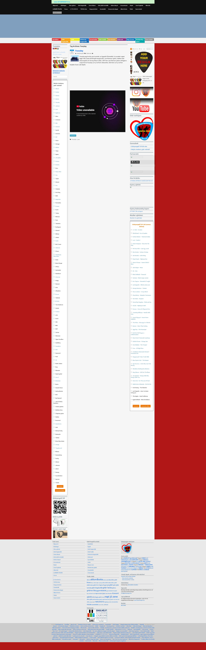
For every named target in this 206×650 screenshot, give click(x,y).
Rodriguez (58, 227)
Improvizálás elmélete (93, 628)
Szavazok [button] (60, 486)
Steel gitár (75, 639)
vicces (89, 604)
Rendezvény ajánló (139, 40)
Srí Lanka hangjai (63, 631)
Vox (56, 175)
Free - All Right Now (138, 348)
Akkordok (148, 5)
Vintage (57, 144)
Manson (57, 216)
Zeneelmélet (93, 39)
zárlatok (106, 604)
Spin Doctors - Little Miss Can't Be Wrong (141, 364)
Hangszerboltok (93, 9)
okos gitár (89, 599)
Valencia (57, 248)
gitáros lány (92, 590)
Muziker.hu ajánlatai (136, 218)
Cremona (57, 120)
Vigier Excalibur (59, 339)
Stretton (57, 133)
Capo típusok (89, 636)
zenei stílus (101, 604)
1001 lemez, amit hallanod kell (104, 632)
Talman (57, 438)
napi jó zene (111, 596)
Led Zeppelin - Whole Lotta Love (141, 285)
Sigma (57, 154)
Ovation (57, 311)
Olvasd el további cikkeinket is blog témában (83, 634)
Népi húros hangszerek (134, 639)
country (100, 582)
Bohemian (57, 381)
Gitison (57, 462)
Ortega (57, 444)
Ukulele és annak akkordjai (65, 636)
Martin (57, 99)
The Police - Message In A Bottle (141, 322)
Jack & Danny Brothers (58, 402)
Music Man (58, 171)
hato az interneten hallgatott (137, 567)
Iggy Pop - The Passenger (139, 329)
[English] (54, 48)
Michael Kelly (58, 431)
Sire (56, 185)
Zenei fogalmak (139, 5)
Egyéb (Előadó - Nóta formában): (141, 399)
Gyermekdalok (137, 629)
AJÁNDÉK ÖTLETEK (57, 9)
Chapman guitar (59, 413)
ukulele (110, 602)
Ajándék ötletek (125, 634)
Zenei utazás (149, 39)
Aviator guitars (59, 406)
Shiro (56, 116)
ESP (56, 137)
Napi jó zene (130, 39)
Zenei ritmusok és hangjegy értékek (70, 628)
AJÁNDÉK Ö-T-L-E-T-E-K (101, 634)
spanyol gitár (92, 602)
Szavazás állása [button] (60, 490)
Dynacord (57, 353)
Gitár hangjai (116, 624)
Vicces (66, 9)
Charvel (57, 230)
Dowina (57, 165)
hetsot (134, 559)
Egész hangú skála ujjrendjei (64, 629)
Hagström (58, 199)
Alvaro (57, 251)
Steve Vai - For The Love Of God (141, 381)
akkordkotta (97, 579)
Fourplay (79, 50)
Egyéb (89, 546)
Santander (58, 270)
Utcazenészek (123, 5)
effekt (103, 582)
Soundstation (58, 476)
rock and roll (116, 599)
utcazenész (115, 602)
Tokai (56, 151)
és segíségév (134, 566)
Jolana (57, 237)
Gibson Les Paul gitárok (105, 639)
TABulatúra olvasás (74, 626)
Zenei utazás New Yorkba (128, 579)
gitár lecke (107, 587)
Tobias (57, 213)
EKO (56, 394)
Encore (57, 294)
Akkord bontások (56, 628)
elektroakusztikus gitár (111, 582)
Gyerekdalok (111, 39)
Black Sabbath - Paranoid (139, 274)
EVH (56, 350)
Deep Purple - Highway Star (140, 259)
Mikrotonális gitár (56, 639)
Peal (56, 356)
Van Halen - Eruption (138, 298)
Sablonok (130, 629)
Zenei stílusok (92, 5)
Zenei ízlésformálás (145, 631)
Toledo (57, 482)
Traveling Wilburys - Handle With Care (140, 313)
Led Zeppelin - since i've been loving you (139, 392)
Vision (57, 140)
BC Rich (57, 301)
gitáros (114, 588)
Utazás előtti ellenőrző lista (75, 631)
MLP (56, 329)
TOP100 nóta (83, 9)
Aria (56, 287)
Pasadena (58, 346)
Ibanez (57, 95)
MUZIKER (123, 605)
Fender (57, 92)
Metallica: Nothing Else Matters (141, 369)
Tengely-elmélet (110, 629)
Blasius (57, 451)
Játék (72, 39)
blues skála (93, 582)
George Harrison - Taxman (140, 288)
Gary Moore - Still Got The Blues (141, 372)
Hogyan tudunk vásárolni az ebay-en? (122, 632)
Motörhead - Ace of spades (140, 233)
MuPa (103, 597)
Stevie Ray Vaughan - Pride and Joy (142, 302)
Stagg (57, 280)
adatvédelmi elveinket (132, 585)
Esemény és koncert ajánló (84, 624)
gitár (111, 585)
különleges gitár (97, 597)
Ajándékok (55, 39)
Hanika (57, 417)
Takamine (57, 223)
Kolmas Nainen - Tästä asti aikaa (141, 237)
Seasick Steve (59, 388)
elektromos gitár (91, 585)
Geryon (57, 182)
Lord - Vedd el (136, 240)
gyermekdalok (109, 591)
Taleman (57, 298)
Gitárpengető (80, 53)
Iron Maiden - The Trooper (140, 345)
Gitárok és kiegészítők (83, 40)
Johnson (57, 465)
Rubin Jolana (58, 363)
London (151, 629)
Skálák (96, 626)
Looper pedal (93, 637)
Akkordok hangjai (137, 626)
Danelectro (58, 424)
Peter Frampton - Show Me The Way (140, 244)
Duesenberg (58, 455)
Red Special (58, 398)
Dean (56, 260)
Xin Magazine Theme (149, 624)
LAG (56, 315)
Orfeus (57, 266)
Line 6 (57, 377)
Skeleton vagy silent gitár (92, 639)
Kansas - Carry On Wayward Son (141, 309)
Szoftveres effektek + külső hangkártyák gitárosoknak (127, 637)
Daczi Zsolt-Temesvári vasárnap (141, 338)
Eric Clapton (99, 585)
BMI (56, 325)
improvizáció (99, 593)
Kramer (57, 206)
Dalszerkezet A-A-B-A (120, 629)
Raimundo (58, 434)
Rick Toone (58, 244)
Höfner (57, 147)
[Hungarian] (58, 48)
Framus (57, 161)
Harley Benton (59, 391)
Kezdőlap (67, 624)
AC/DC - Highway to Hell (139, 305)
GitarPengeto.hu (59, 624)
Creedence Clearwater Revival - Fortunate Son (140, 352)
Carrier (57, 332)
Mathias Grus (59, 410)
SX (56, 360)
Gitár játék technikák (103, 5)
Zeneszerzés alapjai (113, 9)
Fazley (57, 458)
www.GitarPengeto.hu (139, 600)
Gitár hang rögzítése (134, 631)
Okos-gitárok (72, 5)
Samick (57, 130)
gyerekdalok (101, 590)
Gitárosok (120, 39)
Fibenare (57, 370)
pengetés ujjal (101, 599)
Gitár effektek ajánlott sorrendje (105, 637)
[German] (56, 48)
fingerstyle (106, 585)
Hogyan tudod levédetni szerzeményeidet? (85, 632)
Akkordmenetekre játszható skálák (96, 629)
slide (88, 602)
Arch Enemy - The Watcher (140, 387)
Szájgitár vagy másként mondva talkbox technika (105, 636)
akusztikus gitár (113, 580)
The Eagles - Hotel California (140, 396)
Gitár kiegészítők (82, 5)
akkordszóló (105, 580)
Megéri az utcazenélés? (121, 631)
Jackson (57, 106)
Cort (56, 109)
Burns (56, 384)
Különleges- (64, 5)
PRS (56, 123)
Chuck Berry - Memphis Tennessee (142, 295)
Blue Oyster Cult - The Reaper (141, 360)
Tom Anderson (59, 305)
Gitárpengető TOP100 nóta (139, 146)
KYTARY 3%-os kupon (136, 211)
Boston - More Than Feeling (140, 326)
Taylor (57, 178)
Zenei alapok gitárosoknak (138, 632)
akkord (88, 580)
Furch (56, 210)
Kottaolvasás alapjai (63, 626)
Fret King (57, 192)
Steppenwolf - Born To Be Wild (141, 357)
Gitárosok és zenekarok (98, 624)
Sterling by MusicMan (57, 255)
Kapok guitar (58, 374)
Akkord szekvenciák (103, 641)
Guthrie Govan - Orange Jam (140, 341)
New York (55, 631)
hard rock (92, 593)
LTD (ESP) (58, 158)
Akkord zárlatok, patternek (79, 629)
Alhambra (58, 291)
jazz (78, 139)
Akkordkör (128, 626)
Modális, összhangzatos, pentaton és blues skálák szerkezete (115, 628)
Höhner (57, 234)
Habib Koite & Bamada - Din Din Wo (142, 384)
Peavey (57, 472)
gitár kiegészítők (97, 588)
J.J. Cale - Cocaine (137, 230)
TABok (131, 9)
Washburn (58, 273)
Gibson (57, 88)
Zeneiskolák (103, 9)
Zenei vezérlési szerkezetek (87, 626)
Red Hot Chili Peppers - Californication (138, 333)
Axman (57, 308)
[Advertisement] (103, 26)
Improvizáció (138, 9)
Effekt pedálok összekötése (81, 637)
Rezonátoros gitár (66, 639)
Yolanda (57, 189)
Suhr (56, 427)
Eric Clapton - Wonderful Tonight (141, 281)
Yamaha (57, 102)
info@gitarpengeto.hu (126, 593)
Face (56, 220)
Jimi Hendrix (109, 593)
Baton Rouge (58, 263)
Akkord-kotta (124, 9)
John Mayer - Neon (138, 267)
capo (97, 582)
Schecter (57, 277)
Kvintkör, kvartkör (120, 626)
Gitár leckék (102, 39)
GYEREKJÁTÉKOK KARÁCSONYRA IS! (141, 181)
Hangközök (102, 626)
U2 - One (135, 271)
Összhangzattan (110, 626)
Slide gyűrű (82, 639)
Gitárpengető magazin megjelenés (118, 641)
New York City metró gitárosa (120, 639)
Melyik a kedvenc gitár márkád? (140, 149)
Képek (131, 5)
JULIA (57, 469)
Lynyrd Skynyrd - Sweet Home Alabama (139, 318)
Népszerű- (55, 5)
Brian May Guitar (59, 441)
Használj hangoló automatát (66, 637)
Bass (56, 367)
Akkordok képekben (147, 626)
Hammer (57, 284)
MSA (56, 196)
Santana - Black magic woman (140, 278)
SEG (56, 322)
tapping (106, 602)
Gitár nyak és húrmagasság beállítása (127, 636)
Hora (56, 168)
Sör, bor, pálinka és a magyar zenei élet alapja (104, 631)
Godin (56, 241)
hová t (143, 561)
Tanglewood (58, 448)
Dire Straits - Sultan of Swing (140, 252)
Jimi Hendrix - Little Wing (139, 255)
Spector (57, 479)
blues (89, 582)
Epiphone (57, 113)
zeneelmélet (95, 605)
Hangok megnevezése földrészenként (129, 624)
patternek (95, 599)
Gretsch (57, 127)
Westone (57, 336)
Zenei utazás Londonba (127, 578)
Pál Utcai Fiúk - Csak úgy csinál (141, 248)
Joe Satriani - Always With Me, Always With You (140, 376)
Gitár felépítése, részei (147, 637)
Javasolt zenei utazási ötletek (128, 576)
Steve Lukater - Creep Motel (140, 292)
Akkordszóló (83, 628)
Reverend (57, 420)
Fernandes (58, 203)
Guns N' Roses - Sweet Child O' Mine (140, 263)
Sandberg (57, 343)
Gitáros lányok (114, 5)
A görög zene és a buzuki (78, 636)
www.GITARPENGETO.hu (62, 2)
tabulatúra (99, 601)
